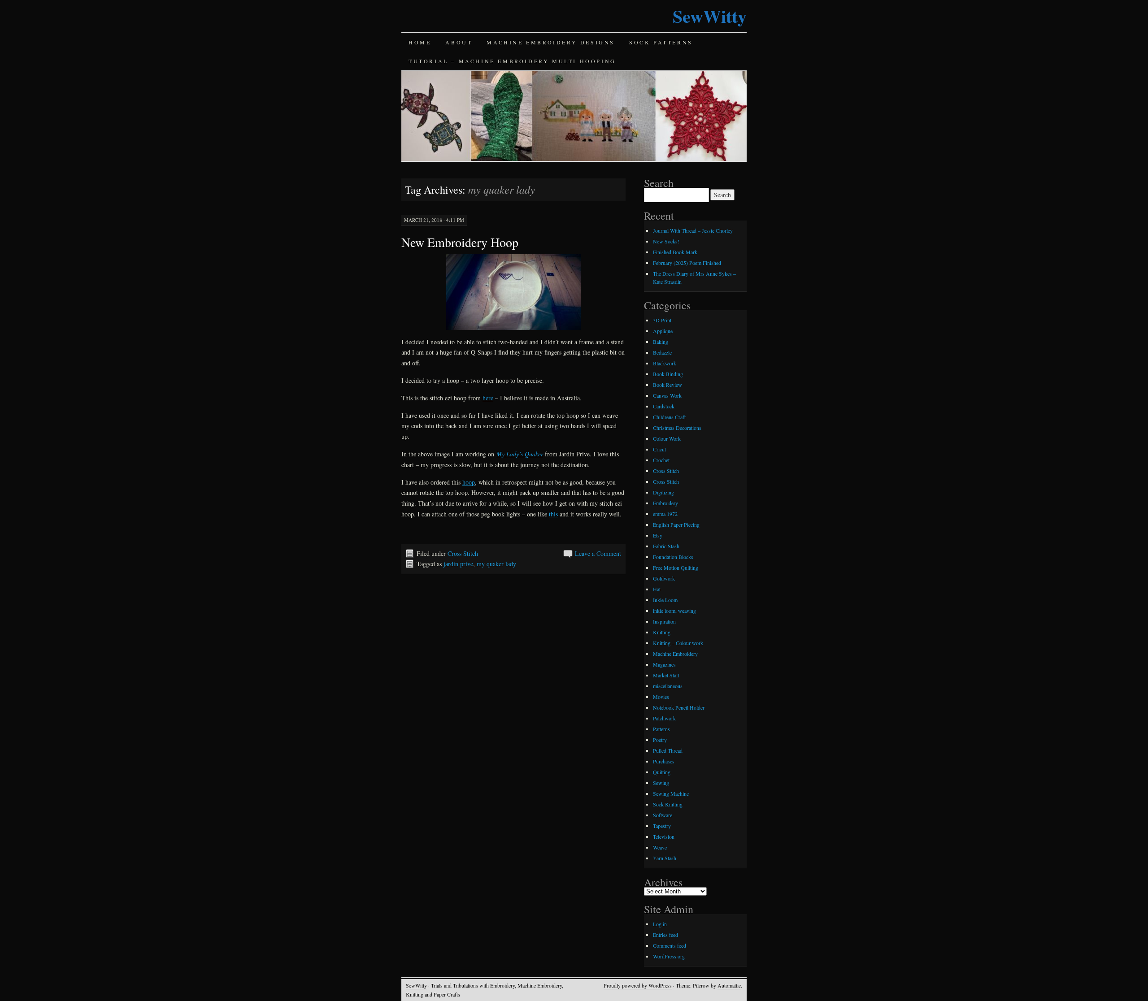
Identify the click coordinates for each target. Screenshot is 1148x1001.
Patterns (661, 728)
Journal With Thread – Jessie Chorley (693, 230)
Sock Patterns (661, 42)
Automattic (729, 985)
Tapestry (662, 825)
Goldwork (664, 578)
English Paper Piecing (676, 524)
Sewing (661, 782)
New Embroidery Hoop (459, 242)
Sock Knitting (668, 804)
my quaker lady (496, 563)
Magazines (664, 664)
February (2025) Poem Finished (687, 262)
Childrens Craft (669, 416)
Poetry (660, 739)
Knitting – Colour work (678, 642)
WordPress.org (669, 956)
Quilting (661, 772)
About (458, 42)
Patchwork (664, 718)
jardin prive (458, 563)
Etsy (657, 535)
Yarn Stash (664, 858)
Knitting (661, 632)
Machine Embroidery (675, 653)
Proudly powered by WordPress (638, 985)
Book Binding (668, 373)
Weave (660, 847)
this (553, 514)
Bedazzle (662, 352)
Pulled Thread (668, 750)
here (488, 398)
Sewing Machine (671, 793)
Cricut (659, 449)
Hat (657, 589)
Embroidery (665, 503)
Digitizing (663, 492)
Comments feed (669, 945)
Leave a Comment (598, 553)
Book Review (667, 384)
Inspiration (664, 621)
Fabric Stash (666, 546)
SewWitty (710, 16)
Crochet (661, 460)
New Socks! (666, 241)
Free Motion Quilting (675, 567)
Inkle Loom (665, 599)
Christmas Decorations (677, 427)
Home (420, 42)
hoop (468, 482)
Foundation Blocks (673, 556)
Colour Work (667, 438)
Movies (661, 696)
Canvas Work (667, 395)
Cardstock (663, 406)
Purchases (663, 761)
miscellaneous (668, 685)
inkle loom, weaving (674, 610)
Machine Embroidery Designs (551, 42)
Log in (660, 923)
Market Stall (666, 675)
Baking (660, 341)
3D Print (662, 320)
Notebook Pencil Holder (678, 707)
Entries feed (665, 934)
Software (662, 815)
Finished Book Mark (675, 252)
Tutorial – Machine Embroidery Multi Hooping (512, 61)
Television (663, 836)
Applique (663, 330)
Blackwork (664, 363)
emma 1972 (665, 513)
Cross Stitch (463, 553)
